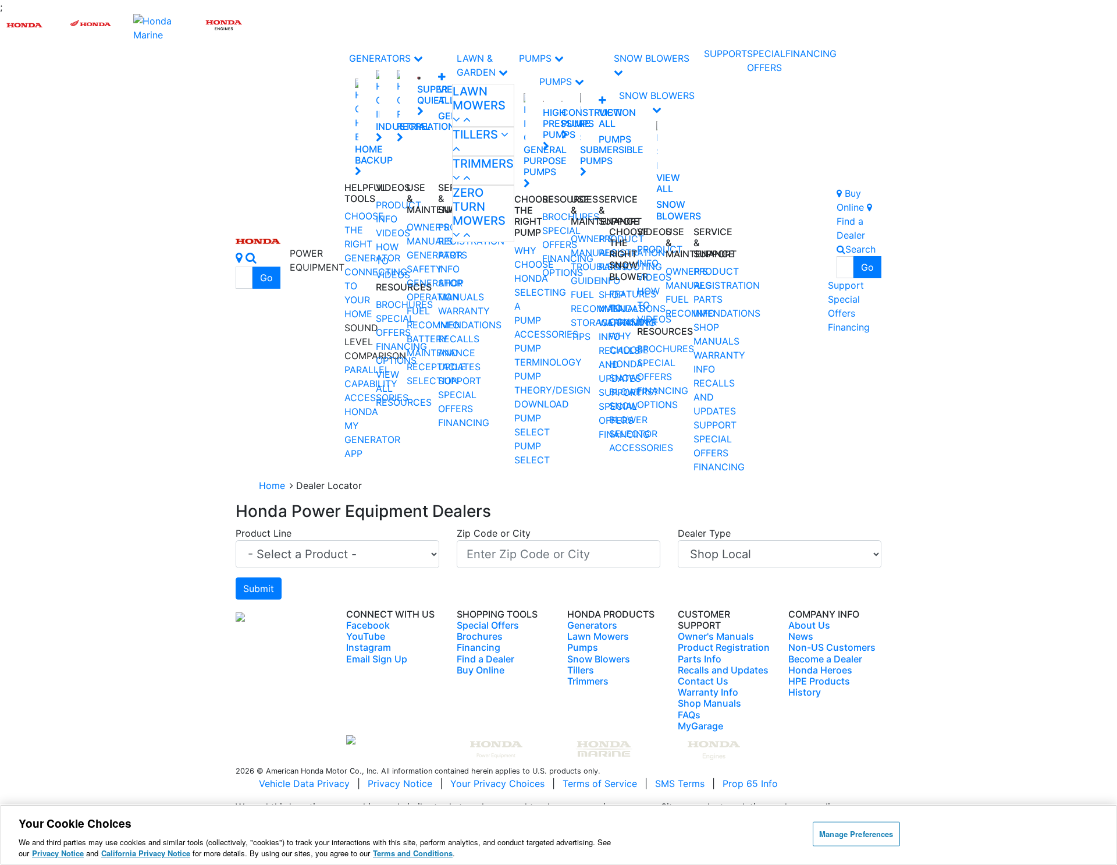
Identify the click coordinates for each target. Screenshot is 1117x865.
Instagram (368, 647)
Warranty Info (708, 692)
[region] (558, 834)
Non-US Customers (832, 647)
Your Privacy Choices (497, 783)
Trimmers (483, 164)
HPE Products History (819, 686)
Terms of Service (600, 783)
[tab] (483, 105)
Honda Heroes (820, 670)
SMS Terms (680, 783)
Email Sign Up (376, 659)
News (800, 636)
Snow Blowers (651, 58)
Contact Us (703, 681)
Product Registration (724, 647)
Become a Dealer (825, 659)
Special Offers (844, 306)
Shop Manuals (709, 703)
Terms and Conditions (413, 853)
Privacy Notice (400, 783)
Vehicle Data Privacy (304, 783)
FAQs (689, 715)
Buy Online (480, 670)
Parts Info (699, 659)
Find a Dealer (485, 659)
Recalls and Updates (723, 670)
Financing (463, 422)
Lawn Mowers (479, 98)
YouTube (365, 636)
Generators (381, 58)
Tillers (477, 134)
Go (266, 277)
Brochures (480, 636)
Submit (258, 588)
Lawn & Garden (478, 65)
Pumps (536, 58)
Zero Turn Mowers (479, 207)
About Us (809, 625)
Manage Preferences (856, 833)
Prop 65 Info (750, 783)
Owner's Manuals (716, 636)
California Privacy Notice (145, 853)
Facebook (368, 625)
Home (272, 485)
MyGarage (700, 726)
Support (459, 381)
